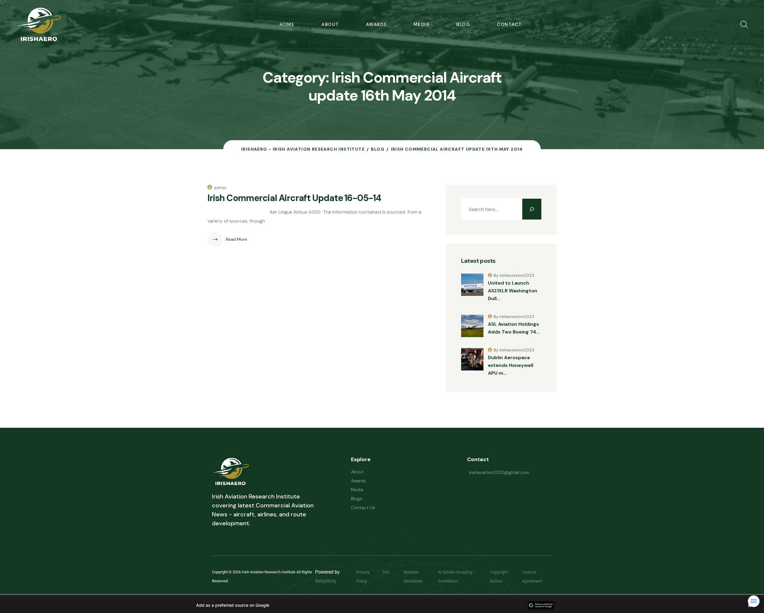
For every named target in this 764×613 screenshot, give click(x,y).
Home (287, 24)
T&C (390, 572)
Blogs (356, 499)
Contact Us (363, 508)
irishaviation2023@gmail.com (499, 472)
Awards (376, 24)
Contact (509, 24)
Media (422, 24)
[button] (382, 605)
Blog (463, 24)
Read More (236, 239)
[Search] (531, 209)
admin (220, 187)
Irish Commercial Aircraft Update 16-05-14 (294, 198)
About (330, 24)
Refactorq (325, 581)
